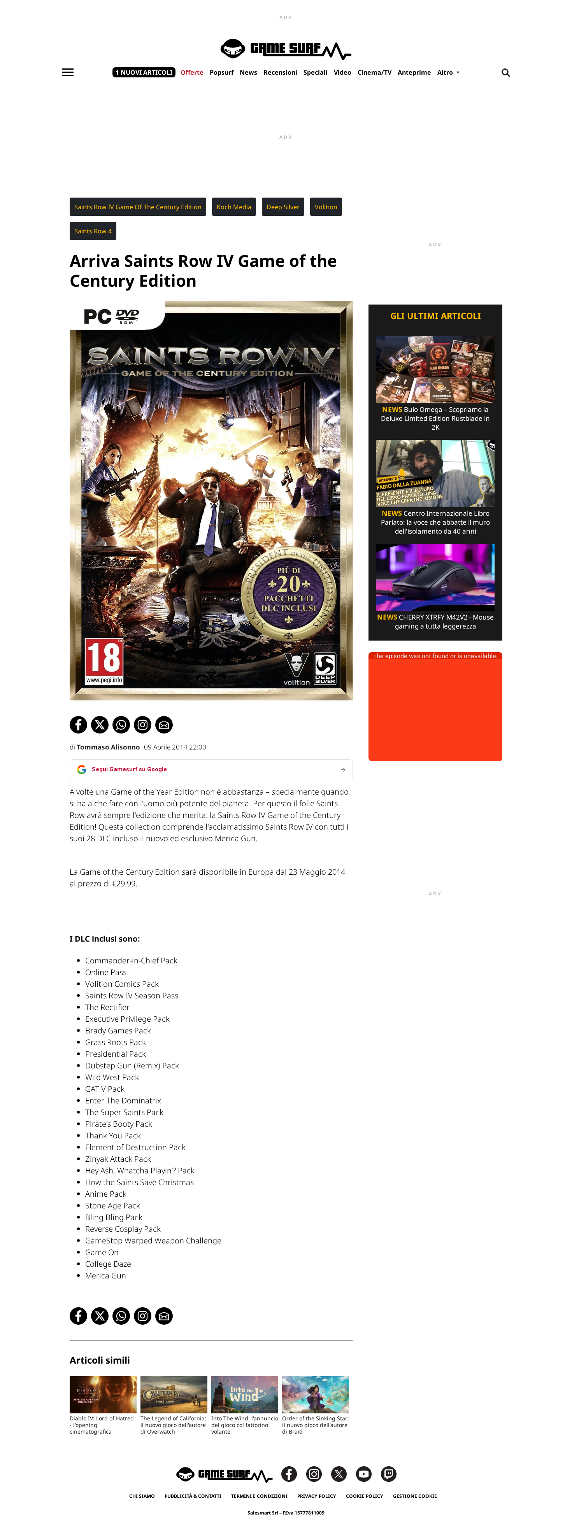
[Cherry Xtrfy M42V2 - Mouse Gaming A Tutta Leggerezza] (435, 576)
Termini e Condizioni (259, 1496)
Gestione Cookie (415, 1496)
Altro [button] (445, 72)
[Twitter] (342, 1473)
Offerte (192, 72)
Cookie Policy (364, 1496)
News (248, 72)
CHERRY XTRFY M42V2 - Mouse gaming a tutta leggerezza (435, 621)
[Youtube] (367, 1473)
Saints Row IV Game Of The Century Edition (138, 207)
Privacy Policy (316, 1496)
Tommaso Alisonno (108, 746)
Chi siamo (142, 1496)
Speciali (316, 72)
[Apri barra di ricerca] (506, 72)
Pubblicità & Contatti (193, 1496)
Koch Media (234, 207)
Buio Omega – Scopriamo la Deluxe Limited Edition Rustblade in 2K (435, 418)
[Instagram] (318, 1473)
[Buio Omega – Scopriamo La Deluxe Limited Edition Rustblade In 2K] (435, 369)
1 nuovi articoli (144, 72)
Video (342, 72)
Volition (326, 207)
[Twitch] (389, 1473)
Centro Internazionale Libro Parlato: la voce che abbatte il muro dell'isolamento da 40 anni (435, 522)
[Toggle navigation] (68, 72)
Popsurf (221, 72)
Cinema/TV (374, 72)
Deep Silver (283, 207)
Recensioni (280, 72)
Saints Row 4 (93, 231)
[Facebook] (293, 1473)
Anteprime (414, 72)
